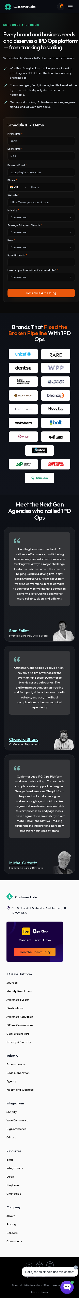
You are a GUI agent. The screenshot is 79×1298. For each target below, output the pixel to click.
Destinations (14, 1008)
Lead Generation (18, 1073)
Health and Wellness (20, 1089)
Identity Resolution (19, 991)
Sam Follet (19, 630)
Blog (9, 1159)
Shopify (11, 1112)
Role (11, 240)
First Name (14, 133)
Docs (10, 1176)
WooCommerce (17, 1120)
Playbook (12, 1185)
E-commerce (15, 1064)
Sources (12, 982)
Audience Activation (19, 1016)
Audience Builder (17, 999)
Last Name (14, 148)
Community (14, 1241)
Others (11, 1137)
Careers (12, 1233)
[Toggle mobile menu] (70, 7)
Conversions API (17, 1033)
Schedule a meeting (41, 293)
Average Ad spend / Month (24, 225)
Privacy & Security (18, 1042)
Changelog (13, 1193)
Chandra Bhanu (23, 739)
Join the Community (34, 952)
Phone (12, 180)
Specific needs (17, 255)
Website (13, 195)
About (10, 1216)
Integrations (14, 1168)
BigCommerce (16, 1129)
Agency (11, 1081)
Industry (13, 210)
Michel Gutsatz (23, 863)
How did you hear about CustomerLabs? (32, 270)
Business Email (17, 165)
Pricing (11, 1224)
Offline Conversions (19, 1025)
